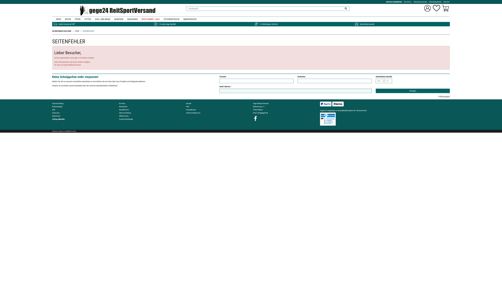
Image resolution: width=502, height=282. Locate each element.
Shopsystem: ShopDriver (58, 131)
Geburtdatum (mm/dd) (384, 77)
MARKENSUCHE (190, 19)
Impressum (56, 113)
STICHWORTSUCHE (171, 19)
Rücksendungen (57, 107)
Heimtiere (118, 19)
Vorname (222, 77)
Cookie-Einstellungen (126, 119)
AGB (53, 110)
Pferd (78, 19)
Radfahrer (132, 19)
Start (77, 31)
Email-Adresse (225, 87)
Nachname (301, 77)
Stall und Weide (102, 19)
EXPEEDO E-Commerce (71, 131)
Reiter (68, 19)
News (58, 19)
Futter (87, 19)
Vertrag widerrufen (58, 119)
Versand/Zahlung (57, 103)
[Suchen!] (346, 8)
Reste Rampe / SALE (151, 19)
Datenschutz (56, 116)
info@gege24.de (262, 113)
